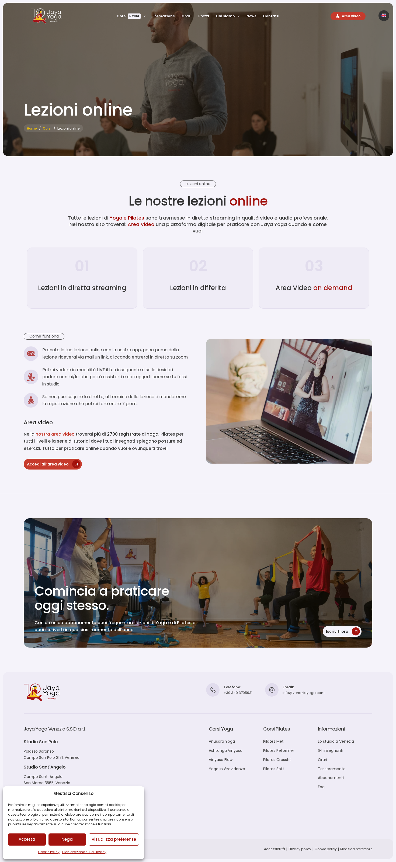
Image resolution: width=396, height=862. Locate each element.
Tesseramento (332, 768)
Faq (321, 787)
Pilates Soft (273, 768)
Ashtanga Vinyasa (225, 750)
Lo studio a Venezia (336, 741)
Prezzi (203, 16)
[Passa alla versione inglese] (383, 16)
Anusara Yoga (222, 741)
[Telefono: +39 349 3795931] (213, 690)
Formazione (163, 16)
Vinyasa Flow (220, 759)
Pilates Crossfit (277, 759)
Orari (187, 16)
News (251, 16)
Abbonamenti (331, 777)
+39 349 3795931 (238, 692)
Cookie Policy (49, 852)
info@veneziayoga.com (304, 692)
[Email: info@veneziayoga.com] (272, 690)
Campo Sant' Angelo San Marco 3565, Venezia (47, 779)
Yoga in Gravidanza (227, 768)
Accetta (27, 839)
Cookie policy (326, 849)
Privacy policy (300, 849)
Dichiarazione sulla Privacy (84, 852)
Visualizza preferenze (114, 839)
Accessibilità (274, 849)
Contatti (271, 16)
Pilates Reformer (278, 750)
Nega (67, 839)
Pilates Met (273, 741)
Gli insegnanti (330, 750)
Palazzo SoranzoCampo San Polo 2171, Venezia (51, 754)
